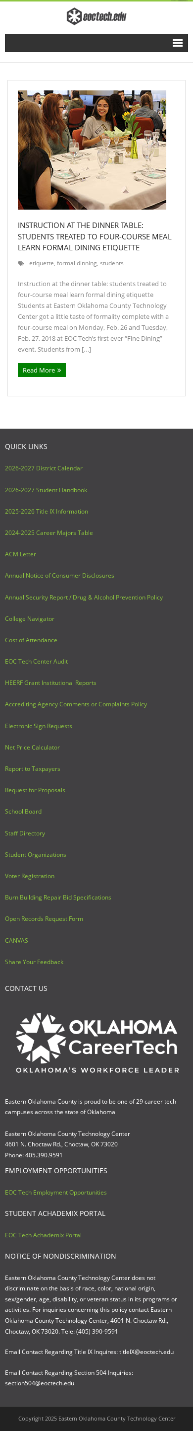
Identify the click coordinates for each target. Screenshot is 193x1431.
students (112, 263)
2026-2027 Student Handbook (46, 490)
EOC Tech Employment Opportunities (56, 1192)
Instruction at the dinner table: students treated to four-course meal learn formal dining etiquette (95, 236)
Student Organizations (35, 854)
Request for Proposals (35, 790)
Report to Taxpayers (32, 768)
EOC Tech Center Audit (36, 661)
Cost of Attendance (31, 640)
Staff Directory (25, 833)
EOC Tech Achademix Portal (43, 1235)
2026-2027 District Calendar (44, 468)
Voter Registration (29, 876)
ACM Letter (20, 554)
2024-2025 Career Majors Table (49, 532)
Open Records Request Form (44, 918)
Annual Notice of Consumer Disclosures (59, 575)
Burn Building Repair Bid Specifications (58, 897)
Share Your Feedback (34, 962)
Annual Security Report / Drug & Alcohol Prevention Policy (84, 597)
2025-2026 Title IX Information (46, 511)
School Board (23, 811)
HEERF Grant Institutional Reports (50, 682)
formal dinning (77, 263)
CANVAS (16, 940)
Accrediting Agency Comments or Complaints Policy (76, 704)
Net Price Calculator (32, 747)
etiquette (41, 263)
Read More (39, 370)
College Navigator (29, 618)
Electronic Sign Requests (38, 726)
